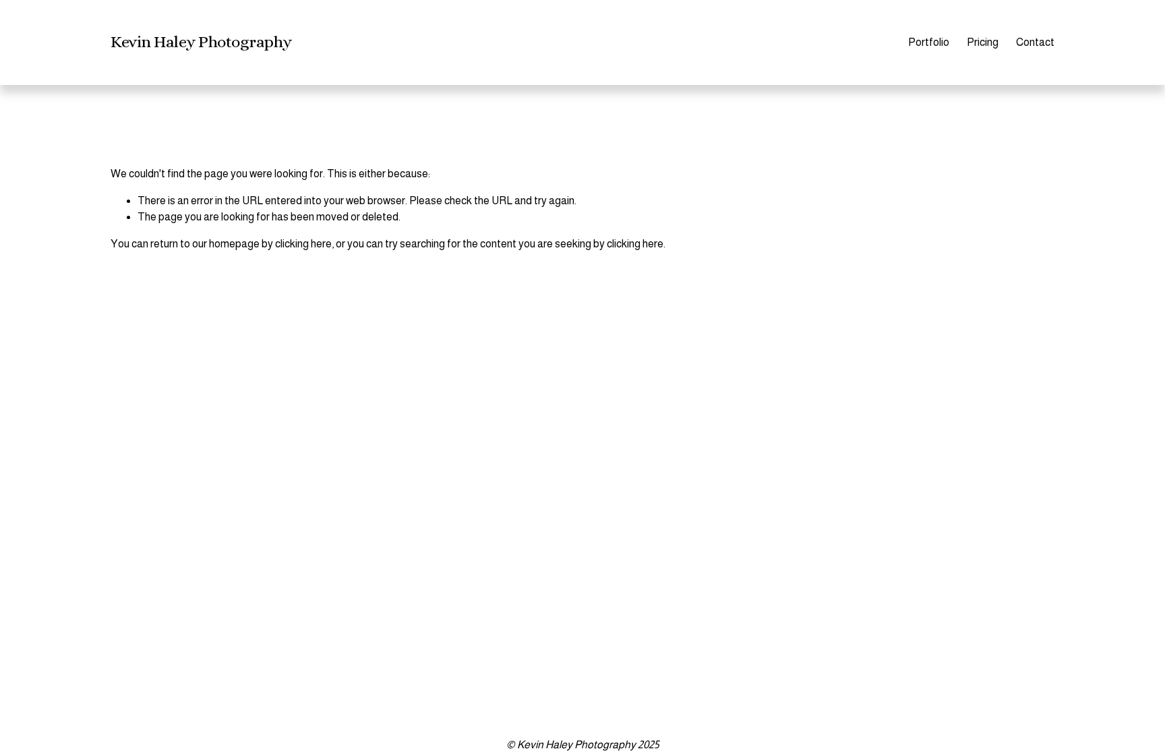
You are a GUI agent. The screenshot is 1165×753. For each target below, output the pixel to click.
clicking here (303, 243)
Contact (1035, 42)
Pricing (982, 42)
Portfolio (928, 42)
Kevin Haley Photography (201, 41)
